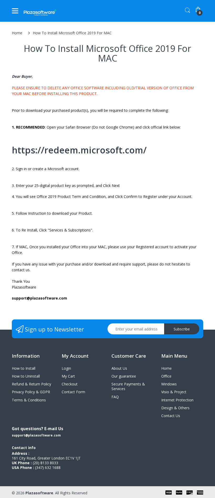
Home (17, 32)
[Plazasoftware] (40, 11)
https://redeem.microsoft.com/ (79, 150)
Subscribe (182, 329)
